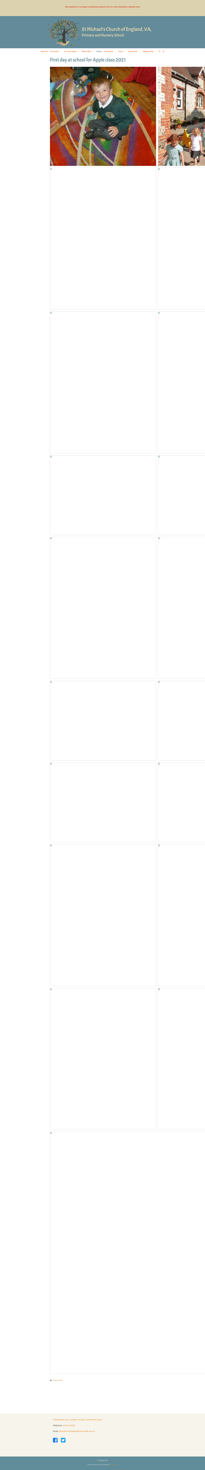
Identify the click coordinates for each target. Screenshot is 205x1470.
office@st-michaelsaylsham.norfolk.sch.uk (77, 1431)
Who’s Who (86, 51)
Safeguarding (148, 51)
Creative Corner (114, 1464)
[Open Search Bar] (159, 51)
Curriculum (54, 51)
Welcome (44, 51)
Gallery (99, 51)
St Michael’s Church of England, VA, (117, 29)
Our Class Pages (70, 51)
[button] (163, 51)
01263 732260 (69, 1425)
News (120, 51)
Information (133, 51)
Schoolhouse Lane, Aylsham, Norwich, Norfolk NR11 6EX (77, 1420)
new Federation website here (127, 7)
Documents (108, 51)
